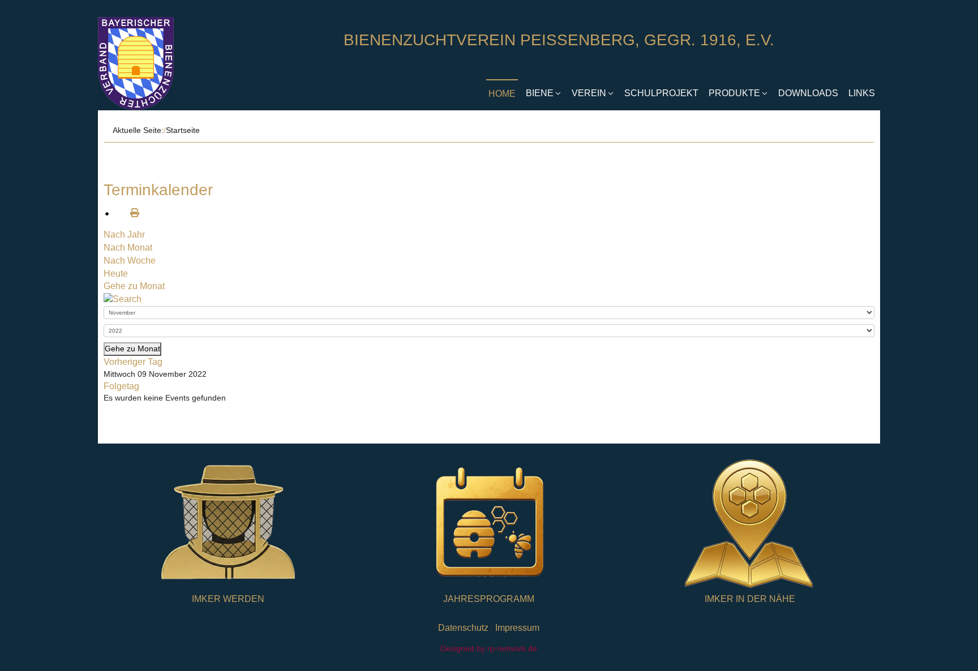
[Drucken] (130, 213)
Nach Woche (130, 260)
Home (502, 93)
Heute (116, 273)
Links (861, 93)
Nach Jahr (124, 234)
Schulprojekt (661, 93)
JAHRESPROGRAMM (488, 599)
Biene (540, 93)
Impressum (517, 628)
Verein (589, 93)
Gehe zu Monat (134, 286)
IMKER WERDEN (228, 599)
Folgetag (121, 386)
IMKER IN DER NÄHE (750, 599)
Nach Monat (128, 247)
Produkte (734, 93)
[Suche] (122, 299)
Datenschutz (463, 628)
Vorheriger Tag (133, 362)
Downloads (808, 93)
